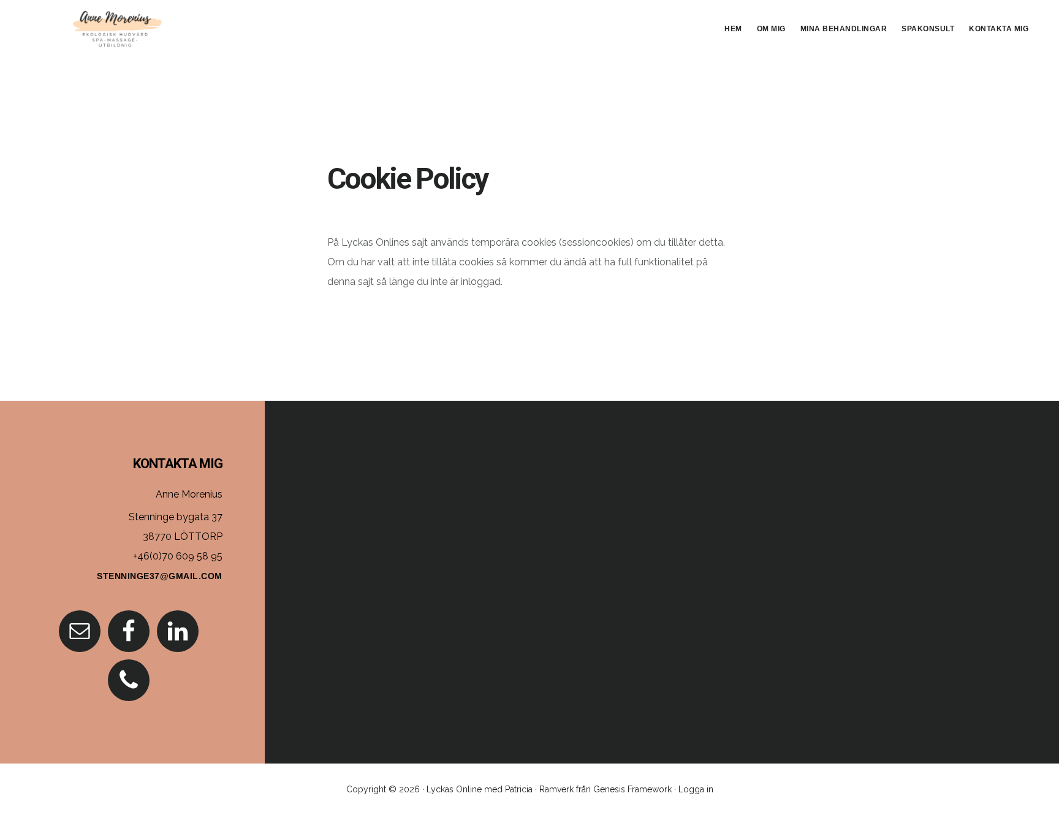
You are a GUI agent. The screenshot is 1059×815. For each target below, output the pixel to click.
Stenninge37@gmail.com (159, 576)
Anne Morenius (116, 27)
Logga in (695, 789)
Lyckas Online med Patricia (480, 789)
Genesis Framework (632, 789)
